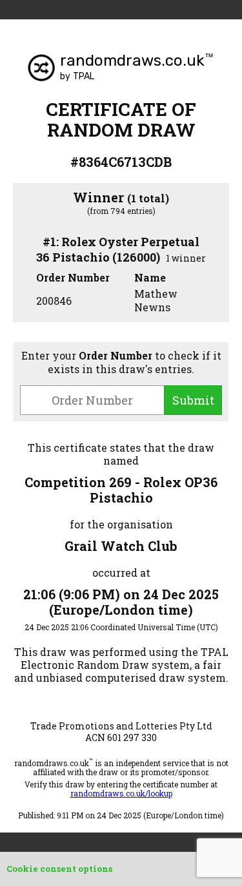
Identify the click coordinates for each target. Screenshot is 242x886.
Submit (193, 400)
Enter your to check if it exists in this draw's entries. (121, 362)
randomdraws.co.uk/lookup (121, 793)
